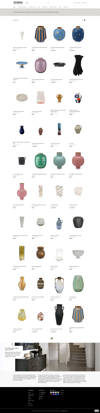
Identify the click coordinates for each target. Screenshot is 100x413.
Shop (39, 7)
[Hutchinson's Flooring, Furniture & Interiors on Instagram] (39, 398)
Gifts (60, 7)
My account (30, 405)
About (14, 7)
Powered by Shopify (64, 410)
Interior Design (22, 7)
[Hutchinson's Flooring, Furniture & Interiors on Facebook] (41, 398)
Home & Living (53, 7)
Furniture (44, 7)
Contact (65, 7)
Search (62, 392)
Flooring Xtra (32, 7)
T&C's (62, 394)
